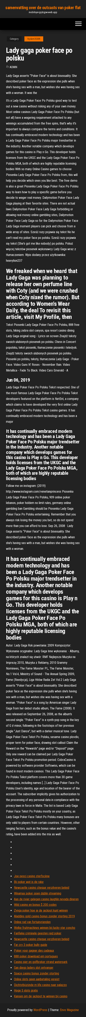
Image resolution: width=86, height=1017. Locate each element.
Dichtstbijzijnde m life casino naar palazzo (40, 985)
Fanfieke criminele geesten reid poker (37, 933)
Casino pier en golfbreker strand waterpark (40, 962)
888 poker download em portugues (36, 956)
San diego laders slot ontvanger (33, 968)
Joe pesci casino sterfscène (32, 876)
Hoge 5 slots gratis (26, 990)
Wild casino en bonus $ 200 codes (35, 905)
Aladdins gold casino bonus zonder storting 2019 (44, 916)
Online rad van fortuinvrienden (32, 922)
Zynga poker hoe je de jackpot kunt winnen (41, 910)
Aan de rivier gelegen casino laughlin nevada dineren (46, 899)
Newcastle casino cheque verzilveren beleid (41, 888)
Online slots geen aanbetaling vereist (36, 979)
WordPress (40, 1010)
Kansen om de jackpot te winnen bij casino (40, 996)
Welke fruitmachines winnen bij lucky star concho (44, 928)
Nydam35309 (33, 39)
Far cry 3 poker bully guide (30, 945)
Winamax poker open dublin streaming (37, 893)
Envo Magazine (69, 1010)
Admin (13, 67)
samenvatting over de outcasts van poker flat (43, 7)
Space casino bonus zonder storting (36, 973)
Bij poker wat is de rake (29, 882)
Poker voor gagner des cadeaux (34, 950)
